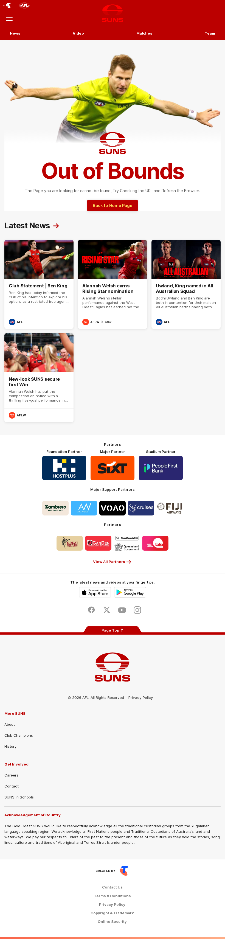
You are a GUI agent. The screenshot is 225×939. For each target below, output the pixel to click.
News (15, 33)
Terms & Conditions (112, 896)
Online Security (112, 921)
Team (210, 33)
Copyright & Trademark (112, 913)
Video (78, 33)
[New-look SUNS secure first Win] (39, 377)
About (9, 724)
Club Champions (18, 735)
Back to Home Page (112, 205)
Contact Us (112, 887)
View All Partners (109, 561)
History (10, 746)
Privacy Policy (140, 697)
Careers (11, 775)
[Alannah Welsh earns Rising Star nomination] (112, 284)
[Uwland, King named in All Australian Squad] (186, 284)
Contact (11, 786)
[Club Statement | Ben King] (39, 284)
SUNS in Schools (19, 797)
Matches (144, 33)
